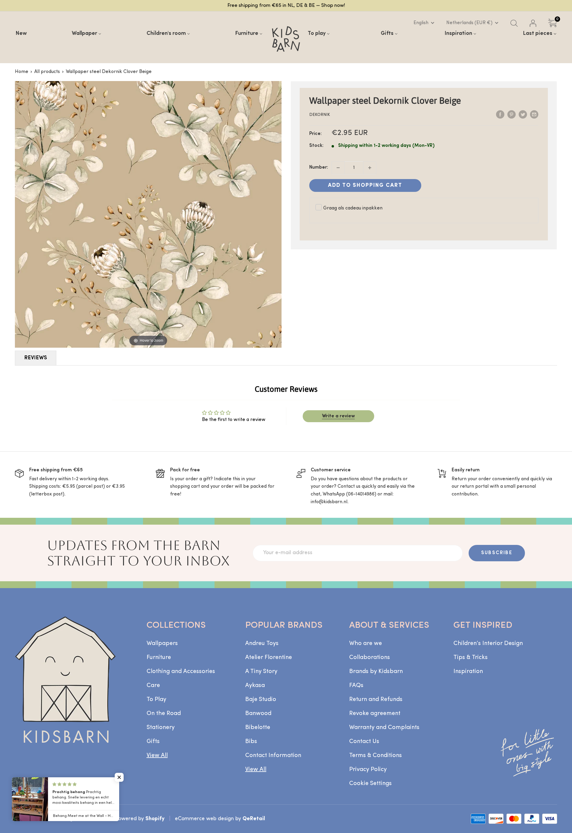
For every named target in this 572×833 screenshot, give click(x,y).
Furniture (159, 658)
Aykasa (255, 686)
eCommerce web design (204, 819)
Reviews (35, 358)
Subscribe (497, 553)
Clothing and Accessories (181, 672)
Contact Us (364, 742)
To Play (156, 700)
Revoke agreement (374, 714)
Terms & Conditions (375, 756)
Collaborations (369, 658)
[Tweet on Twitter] (523, 114)
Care (153, 686)
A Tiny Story (261, 672)
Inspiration (468, 672)
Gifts (153, 742)
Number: (318, 167)
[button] (119, 777)
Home (21, 71)
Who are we (365, 643)
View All (157, 756)
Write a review (338, 416)
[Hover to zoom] (148, 214)
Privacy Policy (368, 770)
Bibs (251, 742)
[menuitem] (21, 33)
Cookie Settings (370, 784)
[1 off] (338, 167)
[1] (369, 167)
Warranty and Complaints (384, 728)
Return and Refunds (375, 700)
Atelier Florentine (268, 658)
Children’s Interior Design (488, 643)
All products (47, 71)
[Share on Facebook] (500, 114)
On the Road (164, 714)
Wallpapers (162, 643)
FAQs (356, 686)
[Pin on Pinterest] (511, 114)
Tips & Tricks (470, 658)
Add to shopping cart (365, 185)
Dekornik (319, 115)
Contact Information (273, 756)
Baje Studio (260, 700)
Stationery (161, 728)
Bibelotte (257, 728)
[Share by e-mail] (534, 114)
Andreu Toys (262, 643)
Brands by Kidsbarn (376, 672)
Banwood (258, 714)
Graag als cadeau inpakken (353, 208)
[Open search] (514, 23)
